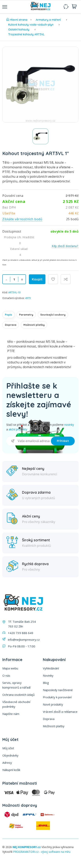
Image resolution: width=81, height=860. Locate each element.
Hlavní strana (18, 19)
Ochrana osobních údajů (18, 695)
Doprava (10, 324)
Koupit (37, 279)
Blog (46, 683)
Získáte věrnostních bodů (22, 219)
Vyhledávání (51, 668)
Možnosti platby (34, 324)
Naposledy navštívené (58, 690)
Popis (8, 314)
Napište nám (10, 714)
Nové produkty (53, 704)
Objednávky (10, 755)
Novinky (48, 675)
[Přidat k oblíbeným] (53, 279)
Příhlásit (63, 441)
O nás (6, 675)
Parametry (26, 314)
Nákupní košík (11, 770)
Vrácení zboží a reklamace (60, 712)
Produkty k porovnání (57, 697)
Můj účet (8, 748)
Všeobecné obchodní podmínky (16, 704)
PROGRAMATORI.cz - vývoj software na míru (41, 852)
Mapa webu (10, 668)
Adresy (7, 763)
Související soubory (52, 314)
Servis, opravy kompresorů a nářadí (16, 685)
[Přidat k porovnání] (66, 279)
